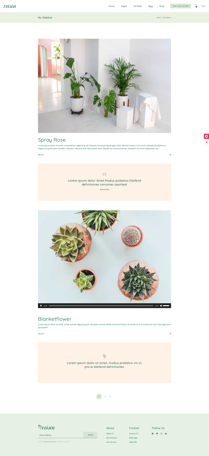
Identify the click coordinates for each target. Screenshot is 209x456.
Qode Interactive (50, 442)
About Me (133, 442)
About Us (110, 433)
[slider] (166, 305)
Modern (41, 154)
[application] (104, 305)
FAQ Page (133, 437)
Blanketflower (55, 319)
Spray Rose (52, 140)
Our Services (111, 442)
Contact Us (133, 433)
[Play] (41, 305)
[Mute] (161, 305)
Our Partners (111, 437)
